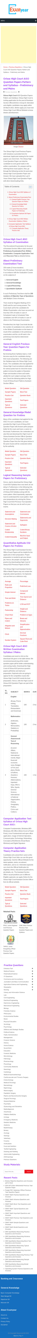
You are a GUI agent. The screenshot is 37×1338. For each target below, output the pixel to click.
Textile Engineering (10, 1149)
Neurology (7, 1069)
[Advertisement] (18, 44)
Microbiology (8, 1056)
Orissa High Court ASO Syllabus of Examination (19, 193)
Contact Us (4, 1318)
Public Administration (11, 1035)
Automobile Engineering (11, 1154)
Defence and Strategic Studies (14, 1029)
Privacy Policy (5, 1321)
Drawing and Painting (11, 1151)
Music (6, 1019)
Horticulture (7, 1144)
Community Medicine (11, 1067)
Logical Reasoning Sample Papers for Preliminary (19, 210)
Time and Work (10, 598)
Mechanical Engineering (11, 1006)
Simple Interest (10, 592)
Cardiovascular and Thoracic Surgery (16, 1077)
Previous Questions (15, 67)
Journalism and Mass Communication (16, 982)
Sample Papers (10, 392)
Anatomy (7, 1125)
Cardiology (7, 1072)
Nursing (6, 990)
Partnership (9, 610)
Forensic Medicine (10, 1053)
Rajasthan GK (5, 1299)
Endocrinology (8, 1080)
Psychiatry (7, 1104)
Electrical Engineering (11, 1000)
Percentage (24, 581)
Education (7, 1051)
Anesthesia (7, 1112)
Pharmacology (8, 1061)
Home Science (8, 1045)
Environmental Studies (11, 1016)
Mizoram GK (5, 1303)
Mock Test (23, 392)
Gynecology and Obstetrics (13, 1106)
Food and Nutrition (10, 1146)
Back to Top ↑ (18, 1336)
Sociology (7, 1024)
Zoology (6, 1133)
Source (20, 146)
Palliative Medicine (10, 1114)
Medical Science (9, 971)
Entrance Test (8, 968)
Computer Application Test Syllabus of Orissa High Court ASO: (20, 225)
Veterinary (7, 1138)
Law (5, 995)
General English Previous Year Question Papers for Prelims (21, 200)
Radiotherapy (8, 1128)
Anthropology (8, 1157)
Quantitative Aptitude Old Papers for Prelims (21, 214)
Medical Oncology (10, 1082)
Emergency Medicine (11, 1120)
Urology (6, 1117)
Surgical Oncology (10, 1098)
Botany (6, 1130)
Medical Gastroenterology (12, 1075)
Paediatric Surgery (10, 1093)
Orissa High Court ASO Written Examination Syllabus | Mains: (18, 220)
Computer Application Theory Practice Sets (20, 229)
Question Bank (25, 395)
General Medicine (9, 1101)
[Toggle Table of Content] (29, 187)
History (6, 1043)
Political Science (9, 1032)
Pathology (7, 1059)
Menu (3, 20)
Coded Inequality (11, 537)
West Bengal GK (6, 1296)
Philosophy (7, 1014)
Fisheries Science (9, 1011)
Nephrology (8, 1088)
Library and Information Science (14, 992)
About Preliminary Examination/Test (20, 197)
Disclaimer (4, 1325)
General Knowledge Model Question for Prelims (19, 205)
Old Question (24, 388)
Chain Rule (9, 615)
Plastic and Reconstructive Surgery (15, 1096)
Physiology (7, 1064)
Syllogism (23, 525)
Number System (10, 640)
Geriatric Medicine (10, 1122)
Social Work (8, 1048)
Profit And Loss (25, 586)
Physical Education (10, 1021)
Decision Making (11, 519)
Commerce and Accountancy (13, 979)
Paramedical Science (10, 974)
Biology (6, 1008)
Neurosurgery (8, 1090)
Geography (7, 987)
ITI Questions (8, 976)
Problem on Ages (26, 615)
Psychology (8, 1027)
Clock (7, 634)
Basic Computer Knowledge (10, 1293)
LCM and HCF (25, 604)
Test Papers (24, 400)
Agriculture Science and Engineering (15, 984)
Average (8, 581)
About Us (4, 1315)
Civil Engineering (9, 998)
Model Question (10, 388)
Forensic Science (9, 1040)
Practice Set (9, 395)
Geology (6, 1136)
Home (5, 67)
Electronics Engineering (11, 1003)
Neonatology (8, 1085)
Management (8, 1037)
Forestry (6, 1141)
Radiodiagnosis (9, 1109)
